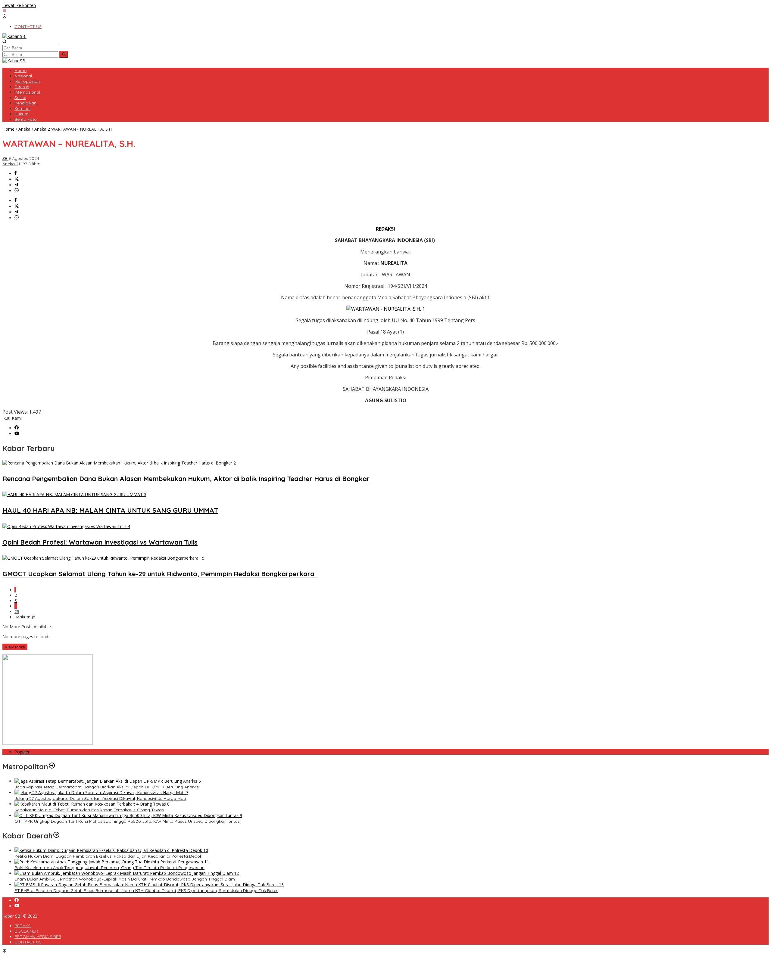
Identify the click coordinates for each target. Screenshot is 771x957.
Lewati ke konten (19, 5)
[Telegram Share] (16, 185)
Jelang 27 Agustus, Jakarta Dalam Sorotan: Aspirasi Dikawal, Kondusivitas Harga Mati (100, 798)
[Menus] (4, 11)
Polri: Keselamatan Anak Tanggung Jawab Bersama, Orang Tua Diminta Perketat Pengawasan (109, 867)
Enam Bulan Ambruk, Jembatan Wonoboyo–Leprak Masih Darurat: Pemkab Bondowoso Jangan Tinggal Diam (124, 879)
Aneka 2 (10, 163)
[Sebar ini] (15, 173)
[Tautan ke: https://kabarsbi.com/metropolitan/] (51, 766)
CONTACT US (28, 942)
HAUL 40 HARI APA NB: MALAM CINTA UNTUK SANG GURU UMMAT (110, 510)
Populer (22, 752)
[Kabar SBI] (14, 36)
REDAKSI (22, 925)
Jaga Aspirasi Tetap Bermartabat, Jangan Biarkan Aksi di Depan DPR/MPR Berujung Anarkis (106, 787)
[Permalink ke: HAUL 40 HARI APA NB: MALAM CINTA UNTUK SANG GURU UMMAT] (74, 494)
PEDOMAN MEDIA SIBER (37, 936)
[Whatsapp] (16, 191)
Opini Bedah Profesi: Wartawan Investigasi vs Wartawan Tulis (100, 542)
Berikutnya (25, 617)
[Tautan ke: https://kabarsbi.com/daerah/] (56, 835)
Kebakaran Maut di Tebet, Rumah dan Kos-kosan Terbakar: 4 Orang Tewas (89, 810)
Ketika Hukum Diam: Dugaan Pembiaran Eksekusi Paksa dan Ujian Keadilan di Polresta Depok (108, 856)
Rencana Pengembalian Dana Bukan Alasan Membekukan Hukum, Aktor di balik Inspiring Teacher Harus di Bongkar (186, 478)
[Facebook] (16, 428)
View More (15, 647)
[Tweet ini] (16, 179)
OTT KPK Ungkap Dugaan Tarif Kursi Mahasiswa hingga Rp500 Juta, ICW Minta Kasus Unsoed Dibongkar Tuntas (127, 821)
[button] (63, 54)
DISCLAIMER (26, 931)
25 (16, 611)
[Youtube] (16, 434)
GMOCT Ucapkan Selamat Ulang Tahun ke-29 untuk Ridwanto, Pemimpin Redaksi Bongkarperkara (160, 574)
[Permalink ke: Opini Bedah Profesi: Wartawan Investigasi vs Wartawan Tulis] (66, 526)
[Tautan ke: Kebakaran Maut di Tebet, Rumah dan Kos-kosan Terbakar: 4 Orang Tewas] (92, 804)
